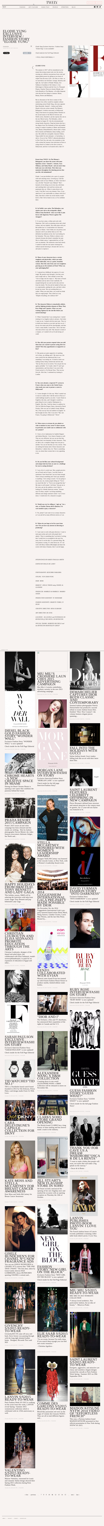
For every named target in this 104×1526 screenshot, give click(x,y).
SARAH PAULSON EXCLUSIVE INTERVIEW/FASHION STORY (19, 1041)
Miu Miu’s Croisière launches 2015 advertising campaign (51, 679)
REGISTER (91, 2)
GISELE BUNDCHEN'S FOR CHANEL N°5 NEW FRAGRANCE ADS (20, 1257)
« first (26, 1494)
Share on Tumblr (27, 53)
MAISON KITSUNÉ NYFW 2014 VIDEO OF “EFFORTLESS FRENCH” (84, 1412)
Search (4, 7)
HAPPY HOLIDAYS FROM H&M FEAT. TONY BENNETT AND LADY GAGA (20, 888)
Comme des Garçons (51, 1414)
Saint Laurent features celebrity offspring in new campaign (83, 795)
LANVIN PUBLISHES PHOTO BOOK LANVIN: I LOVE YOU (83, 1223)
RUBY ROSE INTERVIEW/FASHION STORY (84, 992)
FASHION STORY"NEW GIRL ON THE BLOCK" (52, 1269)
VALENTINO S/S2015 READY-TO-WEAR (17, 1472)
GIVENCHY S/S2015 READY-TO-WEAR (17, 1328)
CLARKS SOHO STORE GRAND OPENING (49, 1119)
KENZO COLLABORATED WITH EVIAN (51, 972)
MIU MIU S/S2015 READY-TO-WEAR (84, 1291)
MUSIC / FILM (45, 7)
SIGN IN (98, 2)
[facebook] (94, 7)
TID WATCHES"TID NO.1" (20, 1082)
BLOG (74, 7)
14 (62, 1494)
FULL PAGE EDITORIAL (45, 57)
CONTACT (10, 1518)
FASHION (22, 7)
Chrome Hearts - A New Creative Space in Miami (19, 779)
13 (59, 1494)
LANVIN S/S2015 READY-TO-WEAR (19, 1398)
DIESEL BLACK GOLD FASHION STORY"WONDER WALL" (19, 734)
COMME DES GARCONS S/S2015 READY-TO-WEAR (52, 1406)
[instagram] (97, 7)
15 (65, 1494)
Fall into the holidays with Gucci (83, 750)
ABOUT (3, 1518)
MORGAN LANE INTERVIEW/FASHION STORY (52, 772)
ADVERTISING (23, 1518)
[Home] (52, 2)
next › (72, 1494)
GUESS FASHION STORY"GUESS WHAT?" (83, 1093)
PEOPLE (55, 7)
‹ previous (33, 1494)
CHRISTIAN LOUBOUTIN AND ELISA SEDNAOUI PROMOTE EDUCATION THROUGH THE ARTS (19, 941)
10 (49, 1494)
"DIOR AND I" (48, 1017)
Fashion (6, 46)
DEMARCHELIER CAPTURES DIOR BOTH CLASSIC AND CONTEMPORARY (84, 697)
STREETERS (64, 7)
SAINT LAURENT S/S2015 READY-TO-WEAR (83, 1362)
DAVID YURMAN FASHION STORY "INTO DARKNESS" (85, 890)
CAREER (16, 1518)
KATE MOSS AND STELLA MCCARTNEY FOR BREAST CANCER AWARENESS (19, 1186)
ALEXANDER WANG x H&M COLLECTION (48, 1075)
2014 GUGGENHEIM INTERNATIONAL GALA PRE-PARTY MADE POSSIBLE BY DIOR (51, 898)
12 (55, 1494)
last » (77, 1494)
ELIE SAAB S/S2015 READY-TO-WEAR (52, 1335)
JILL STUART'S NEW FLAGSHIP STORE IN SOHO (50, 1183)
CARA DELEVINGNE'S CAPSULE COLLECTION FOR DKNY (19, 1128)
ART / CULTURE (33, 7)
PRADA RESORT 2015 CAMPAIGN (18, 821)
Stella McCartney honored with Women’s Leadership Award (50, 849)
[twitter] (100, 7)
